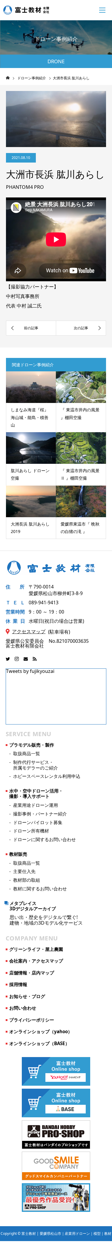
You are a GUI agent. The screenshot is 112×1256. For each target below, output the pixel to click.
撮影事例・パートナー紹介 (40, 814)
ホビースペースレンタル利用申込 (46, 776)
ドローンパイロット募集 (37, 822)
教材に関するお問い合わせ (40, 889)
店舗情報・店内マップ (31, 973)
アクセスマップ (28, 631)
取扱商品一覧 (26, 753)
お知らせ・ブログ (27, 996)
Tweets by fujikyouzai (30, 671)
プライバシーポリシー (31, 1020)
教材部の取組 (26, 880)
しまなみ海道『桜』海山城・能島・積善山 (29, 417)
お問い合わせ (22, 1008)
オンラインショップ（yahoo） (40, 1031)
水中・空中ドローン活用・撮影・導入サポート (36, 793)
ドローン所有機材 (31, 831)
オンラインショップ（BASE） (39, 1043)
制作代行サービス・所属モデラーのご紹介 (35, 764)
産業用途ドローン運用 (35, 805)
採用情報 (18, 984)
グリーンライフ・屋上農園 (36, 949)
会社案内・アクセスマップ (36, 961)
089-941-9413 (44, 602)
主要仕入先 (24, 871)
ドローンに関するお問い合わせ (44, 839)
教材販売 (18, 854)
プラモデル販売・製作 (31, 745)
